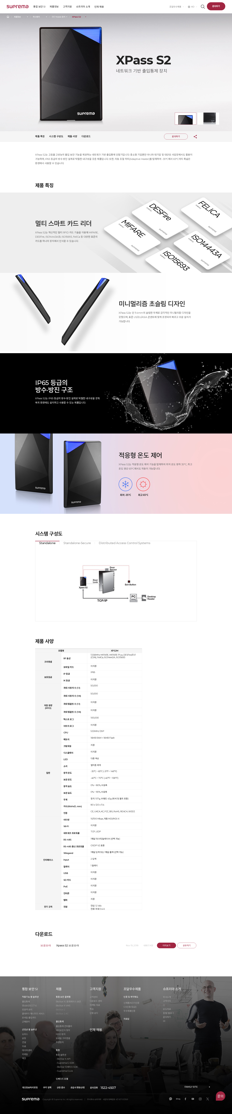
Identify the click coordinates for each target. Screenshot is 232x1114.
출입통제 (26, 1001)
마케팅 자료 (95, 1005)
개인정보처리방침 (30, 1087)
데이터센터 (27, 1050)
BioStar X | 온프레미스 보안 (68, 1001)
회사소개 (167, 997)
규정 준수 (61, 1087)
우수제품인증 (129, 1011)
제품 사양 (72, 136)
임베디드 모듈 (62, 1079)
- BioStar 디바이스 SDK (67, 1067)
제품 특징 (40, 136)
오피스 (25, 1034)
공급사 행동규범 (77, 1087)
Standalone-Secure (77, 543)
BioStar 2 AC (62, 1013)
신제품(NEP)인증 (131, 1003)
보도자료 (167, 1009)
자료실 (126, 1019)
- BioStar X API (63, 1059)
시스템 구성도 (56, 136)
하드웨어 (36, 17)
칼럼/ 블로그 (168, 1013)
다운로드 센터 (96, 1001)
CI (164, 1005)
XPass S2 (76, 17)
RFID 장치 (60, 1034)
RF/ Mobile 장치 (58, 17)
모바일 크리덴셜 (63, 1038)
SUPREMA (17, 7)
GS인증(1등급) (130, 1007)
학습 (92, 1009)
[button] (185, 119)
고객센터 (93, 997)
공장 (24, 1038)
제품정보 (17, 17)
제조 (24, 1058)
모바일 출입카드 (29, 1017)
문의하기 (216, 6)
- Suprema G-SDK (65, 1063)
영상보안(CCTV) (29, 1005)
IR (164, 1021)
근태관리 (26, 1021)
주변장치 (60, 1042)
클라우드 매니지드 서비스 (33, 1013)
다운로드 (86, 136)
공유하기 (193, 136)
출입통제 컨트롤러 (64, 1026)
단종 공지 (94, 1013)
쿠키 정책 (47, 1087)
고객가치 (167, 1001)
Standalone (47, 543)
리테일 (25, 1054)
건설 (24, 1042)
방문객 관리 (27, 1009)
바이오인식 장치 (63, 1030)
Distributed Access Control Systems (124, 543)
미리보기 (166, 945)
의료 (24, 1046)
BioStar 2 (60, 1009)
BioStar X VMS (63, 1005)
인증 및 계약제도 (131, 997)
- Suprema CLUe (64, 1071)
